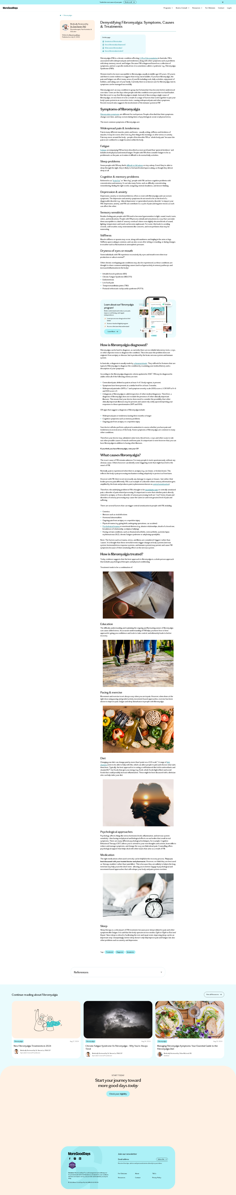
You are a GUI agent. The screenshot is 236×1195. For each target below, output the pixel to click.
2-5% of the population (148, 58)
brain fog (116, 180)
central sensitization (161, 484)
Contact (221, 8)
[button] (168, 8)
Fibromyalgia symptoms (109, 114)
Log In (229, 8)
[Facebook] (69, 1158)
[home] (10, 8)
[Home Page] (79, 1154)
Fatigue (103, 150)
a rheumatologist (140, 363)
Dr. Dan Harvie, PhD (78, 26)
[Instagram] (74, 1158)
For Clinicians (210, 8)
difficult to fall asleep (135, 165)
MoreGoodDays (74, 35)
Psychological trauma (111, 526)
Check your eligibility (118, 1093)
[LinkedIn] (80, 1158)
